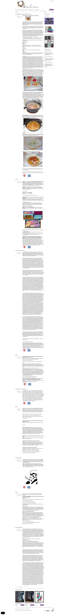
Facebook (53, 609)
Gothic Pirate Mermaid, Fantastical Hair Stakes (29, 603)
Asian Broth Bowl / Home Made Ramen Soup (23, 14)
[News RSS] (44, 12)
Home (16, 9)
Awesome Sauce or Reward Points (21, 389)
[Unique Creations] (27, 8)
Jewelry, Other (26, 9)
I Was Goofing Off (18, 457)
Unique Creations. (21, 610)
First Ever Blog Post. (18, 527)
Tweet (52, 12)
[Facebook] (30, 176)
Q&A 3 (16, 406)
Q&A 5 (16, 179)
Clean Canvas (30, 610)
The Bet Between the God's (20, 250)
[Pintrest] (25, 176)
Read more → (46, 55)
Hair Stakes (30, 9)
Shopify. (26, 610)
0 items (50, 9)
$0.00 (52, 9)
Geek (33, 9)
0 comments (20, 182)
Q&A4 (16, 354)
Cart (50, 8)
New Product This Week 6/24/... (49, 62)
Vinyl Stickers (37, 9)
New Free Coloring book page (48, 56)
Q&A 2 (16, 492)
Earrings (22, 9)
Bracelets (18, 9)
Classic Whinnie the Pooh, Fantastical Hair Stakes (18, 603)
